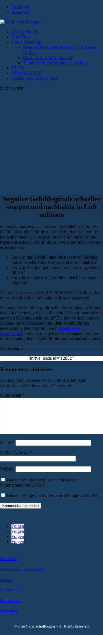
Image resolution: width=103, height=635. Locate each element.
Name (7, 442)
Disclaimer (8, 611)
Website (7, 468)
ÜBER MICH (24, 31)
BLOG (17, 67)
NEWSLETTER (26, 73)
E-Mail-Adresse (16, 452)
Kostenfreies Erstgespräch (34, 78)
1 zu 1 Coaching (26, 42)
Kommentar (12, 395)
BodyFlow (21, 36)
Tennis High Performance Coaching (55, 62)
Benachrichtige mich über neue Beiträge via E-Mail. (54, 495)
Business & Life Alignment (47, 57)
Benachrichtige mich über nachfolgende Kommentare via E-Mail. (39, 482)
